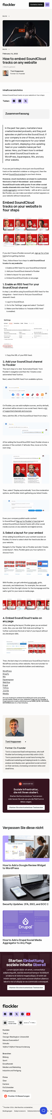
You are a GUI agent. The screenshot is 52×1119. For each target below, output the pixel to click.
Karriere (6, 1084)
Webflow (6, 682)
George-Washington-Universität (16, 1037)
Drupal (5, 685)
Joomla (6, 691)
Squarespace (8, 679)
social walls (32, 582)
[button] (47, 4)
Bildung (5, 1057)
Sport (5, 1060)
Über (5, 1081)
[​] (5, 1014)
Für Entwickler (8, 1087)
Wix (4, 677)
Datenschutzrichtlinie (36, 1111)
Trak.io (5, 1033)
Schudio (6, 1043)
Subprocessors (20, 1111)
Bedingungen (7, 1111)
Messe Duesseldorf (11, 1040)
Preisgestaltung (9, 1091)
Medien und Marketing (12, 1067)
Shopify (6, 674)
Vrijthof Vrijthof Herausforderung (16, 1047)
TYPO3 (6, 688)
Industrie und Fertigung (12, 1070)
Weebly (6, 693)
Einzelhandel (8, 1064)
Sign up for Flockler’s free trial (28, 521)
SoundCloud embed (17, 174)
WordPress (7, 671)
